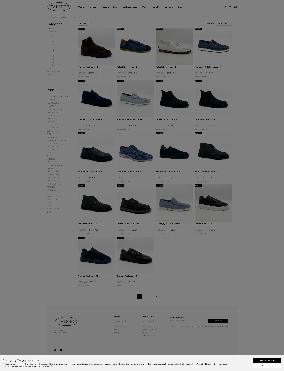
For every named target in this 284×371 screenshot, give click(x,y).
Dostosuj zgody (267, 366)
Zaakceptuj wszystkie (267, 360)
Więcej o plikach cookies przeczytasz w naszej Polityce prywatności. (27, 366)
